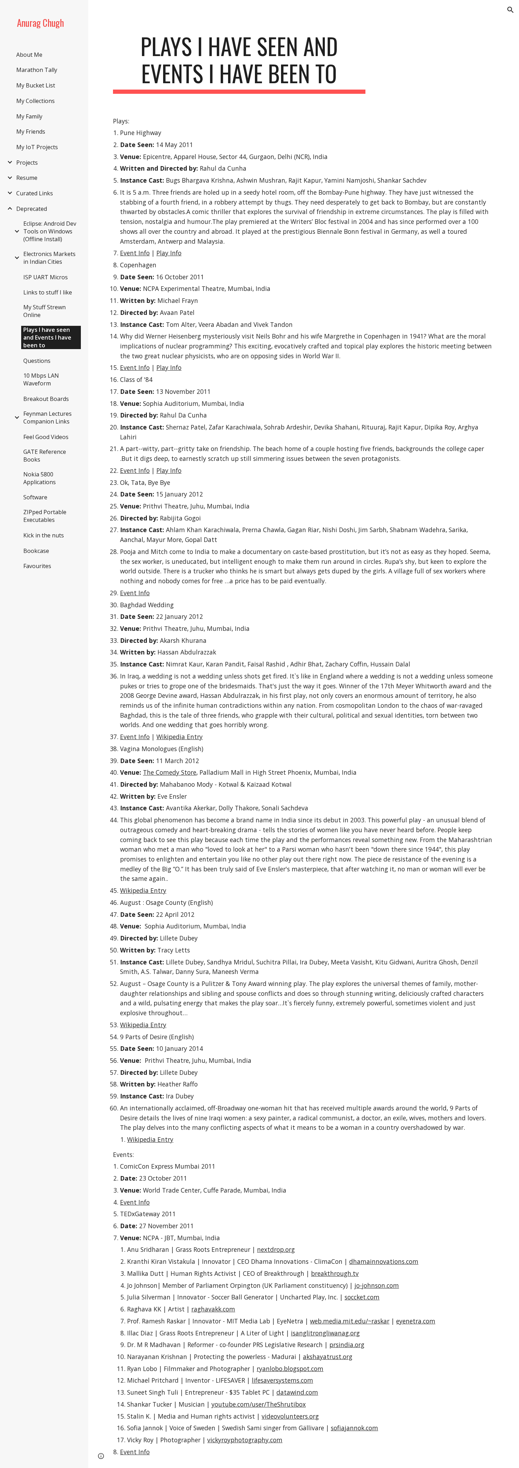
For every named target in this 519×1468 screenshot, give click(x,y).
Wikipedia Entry (179, 736)
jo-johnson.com (376, 1285)
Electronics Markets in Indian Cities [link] (49, 258)
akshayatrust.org (327, 1356)
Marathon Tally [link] (36, 70)
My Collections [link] (35, 101)
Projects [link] (27, 162)
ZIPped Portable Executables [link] (44, 516)
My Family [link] (29, 116)
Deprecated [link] (31, 209)
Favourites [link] (37, 566)
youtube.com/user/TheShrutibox (258, 1404)
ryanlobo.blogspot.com (290, 1368)
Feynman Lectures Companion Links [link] (47, 417)
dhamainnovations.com (383, 1261)
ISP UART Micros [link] (45, 277)
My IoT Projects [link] (37, 147)
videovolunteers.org (290, 1416)
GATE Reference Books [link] (44, 455)
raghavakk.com (213, 1309)
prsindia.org (346, 1344)
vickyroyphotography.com (244, 1440)
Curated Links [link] (34, 193)
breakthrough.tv (335, 1273)
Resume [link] (26, 178)
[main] (239, 63)
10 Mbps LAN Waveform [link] (41, 379)
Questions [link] (36, 361)
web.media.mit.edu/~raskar (349, 1321)
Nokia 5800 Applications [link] (39, 478)
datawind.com (297, 1392)
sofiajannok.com (354, 1428)
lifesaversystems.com (282, 1380)
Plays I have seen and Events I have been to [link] (47, 337)
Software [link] (35, 497)
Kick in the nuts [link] (43, 535)
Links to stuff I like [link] (47, 292)
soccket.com (362, 1297)
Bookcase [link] (36, 551)
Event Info (135, 253)
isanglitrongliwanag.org (325, 1333)
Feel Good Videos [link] (45, 437)
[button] (510, 9)
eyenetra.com (415, 1321)
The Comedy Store (169, 772)
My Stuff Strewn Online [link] (44, 311)
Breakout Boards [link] (46, 399)
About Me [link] (29, 55)
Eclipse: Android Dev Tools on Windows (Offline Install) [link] (49, 231)
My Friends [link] (30, 131)
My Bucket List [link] (35, 85)
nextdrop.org (276, 1249)
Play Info (168, 253)
